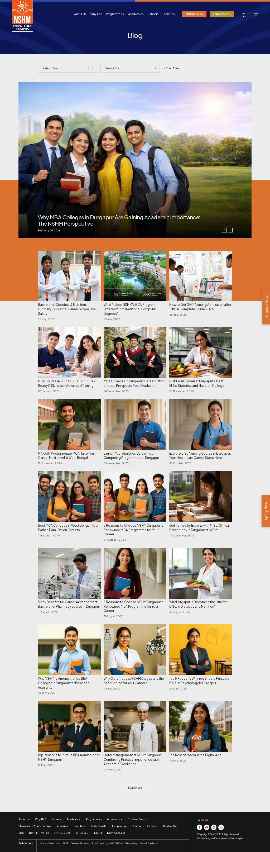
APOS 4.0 (82, 832)
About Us (80, 14)
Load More (135, 787)
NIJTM (98, 832)
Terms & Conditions (148, 843)
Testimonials (99, 825)
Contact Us (170, 825)
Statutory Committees (50, 843)
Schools (153, 14)
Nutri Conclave (116, 832)
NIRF (65, 843)
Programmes (115, 14)
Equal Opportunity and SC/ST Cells (107, 843)
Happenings (119, 825)
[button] (230, 230)
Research (62, 825)
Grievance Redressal (80, 843)
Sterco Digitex (236, 838)
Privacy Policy (131, 843)
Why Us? (96, 14)
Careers (152, 825)
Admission (221, 14)
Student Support (138, 819)
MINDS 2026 (194, 14)
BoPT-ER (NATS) (39, 832)
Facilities (168, 14)
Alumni (137, 825)
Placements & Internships (34, 825)
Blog (21, 832)
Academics (135, 14)
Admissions (114, 819)
